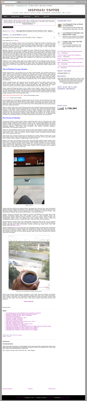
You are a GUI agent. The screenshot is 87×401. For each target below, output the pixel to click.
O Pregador (50, 397)
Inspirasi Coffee (43, 9)
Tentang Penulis (15, 16)
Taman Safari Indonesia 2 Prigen (14, 320)
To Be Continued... (29, 301)
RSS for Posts (10, 5)
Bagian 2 (16, 40)
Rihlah (13, 31)
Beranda (30, 388)
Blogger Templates (65, 397)
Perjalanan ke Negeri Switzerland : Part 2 (16, 317)
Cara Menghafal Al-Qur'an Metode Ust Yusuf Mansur (73, 24)
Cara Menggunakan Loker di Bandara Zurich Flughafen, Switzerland (23, 313)
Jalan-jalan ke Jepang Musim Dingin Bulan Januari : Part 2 (20, 321)
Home (5, 16)
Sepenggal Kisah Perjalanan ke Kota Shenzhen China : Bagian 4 (22, 327)
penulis (40, 20)
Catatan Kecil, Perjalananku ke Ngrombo (16, 325)
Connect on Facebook (46, 5)
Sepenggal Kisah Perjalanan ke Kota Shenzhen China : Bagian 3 (22, 37)
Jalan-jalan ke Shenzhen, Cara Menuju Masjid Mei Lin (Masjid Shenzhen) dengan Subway (28, 326)
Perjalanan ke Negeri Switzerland (14, 319)
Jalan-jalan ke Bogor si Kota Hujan (14, 322)
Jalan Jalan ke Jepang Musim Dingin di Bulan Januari (19, 323)
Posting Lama (52, 388)
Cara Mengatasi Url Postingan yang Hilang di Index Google (73, 33)
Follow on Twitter (34, 5)
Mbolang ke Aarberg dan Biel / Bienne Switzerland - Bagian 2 (21, 314)
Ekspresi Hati (27, 16)
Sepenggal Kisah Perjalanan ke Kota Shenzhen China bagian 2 (22, 328)
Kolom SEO (46, 16)
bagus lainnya (16, 225)
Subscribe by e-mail (22, 5)
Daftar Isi (37, 16)
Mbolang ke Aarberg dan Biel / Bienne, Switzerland (19, 315)
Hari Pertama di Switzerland (13, 316)
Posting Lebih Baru (7, 388)
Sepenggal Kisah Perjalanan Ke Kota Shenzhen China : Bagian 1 (22, 329)
